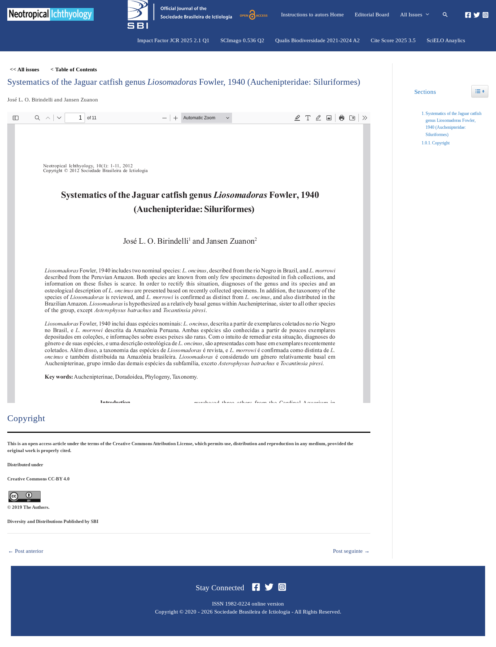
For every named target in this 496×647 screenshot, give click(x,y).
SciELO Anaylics (446, 40)
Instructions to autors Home (312, 14)
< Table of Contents (73, 69)
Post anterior (25, 551)
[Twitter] (476, 15)
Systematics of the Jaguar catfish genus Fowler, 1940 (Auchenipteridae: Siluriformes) (183, 82)
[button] (445, 14)
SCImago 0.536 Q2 (242, 40)
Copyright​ (441, 142)
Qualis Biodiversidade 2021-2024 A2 (317, 40)
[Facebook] (468, 15)
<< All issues (24, 69)
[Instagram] (485, 15)
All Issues (411, 14)
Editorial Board (372, 14)
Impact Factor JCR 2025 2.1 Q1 (173, 40)
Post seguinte (351, 551)
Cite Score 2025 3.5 (393, 40)
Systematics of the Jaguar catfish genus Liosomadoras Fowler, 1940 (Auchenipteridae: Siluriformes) (453, 124)
